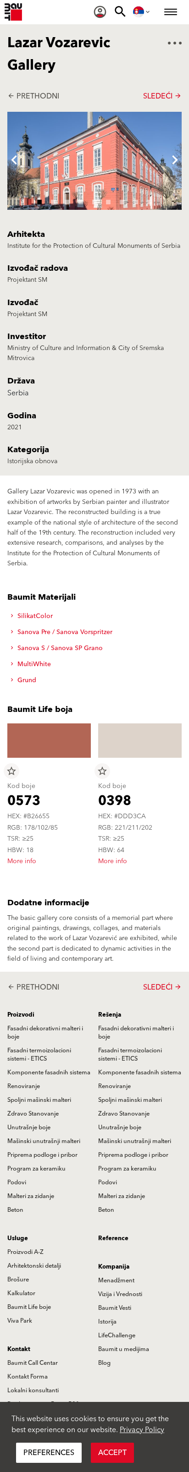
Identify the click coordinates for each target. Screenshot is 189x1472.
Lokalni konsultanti (33, 1390)
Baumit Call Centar (32, 1363)
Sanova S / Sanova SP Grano (59, 648)
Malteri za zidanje (30, 1196)
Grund (26, 680)
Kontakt (18, 1349)
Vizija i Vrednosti (120, 1294)
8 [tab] (135, 200)
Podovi (16, 1182)
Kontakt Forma (27, 1377)
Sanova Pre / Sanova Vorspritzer (64, 632)
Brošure (18, 1280)
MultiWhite (33, 664)
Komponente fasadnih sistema (48, 1072)
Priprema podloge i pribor (42, 1155)
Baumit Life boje (29, 1307)
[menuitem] (100, 11)
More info (21, 861)
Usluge (17, 1238)
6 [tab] (108, 200)
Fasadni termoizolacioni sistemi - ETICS (39, 1054)
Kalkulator (21, 1293)
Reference (113, 1238)
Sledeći (162, 96)
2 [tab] (53, 200)
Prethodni (33, 96)
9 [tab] (149, 200)
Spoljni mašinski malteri (39, 1100)
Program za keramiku (36, 1169)
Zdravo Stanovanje (33, 1114)
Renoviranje (23, 1086)
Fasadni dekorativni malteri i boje (45, 1032)
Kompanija (113, 1267)
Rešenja (109, 1015)
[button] (14, 161)
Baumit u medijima (123, 1349)
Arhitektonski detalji (34, 1266)
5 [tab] (94, 200)
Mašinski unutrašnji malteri (43, 1141)
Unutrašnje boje (28, 1127)
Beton (15, 1210)
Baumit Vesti (114, 1308)
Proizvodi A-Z (25, 1252)
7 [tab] (122, 200)
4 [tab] (80, 200)
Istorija (107, 1322)
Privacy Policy (142, 1429)
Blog (104, 1363)
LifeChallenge (116, 1335)
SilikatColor (34, 616)
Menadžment (116, 1280)
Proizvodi (20, 1015)
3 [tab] (67, 200)
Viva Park (19, 1321)
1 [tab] (39, 200)
